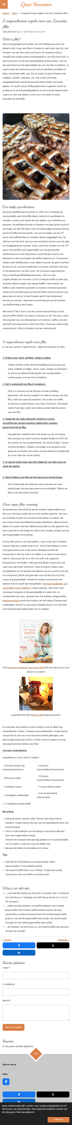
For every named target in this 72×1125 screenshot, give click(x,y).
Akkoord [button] (59, 1120)
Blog (14, 13)
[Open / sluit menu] (4, 4)
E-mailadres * (10, 984)
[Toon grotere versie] (36, 693)
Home (6, 13)
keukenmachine (11, 600)
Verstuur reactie (13, 1027)
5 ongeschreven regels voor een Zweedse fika (44, 13)
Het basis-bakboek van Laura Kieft (26, 667)
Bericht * (7, 1000)
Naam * (7, 968)
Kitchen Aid (37, 715)
